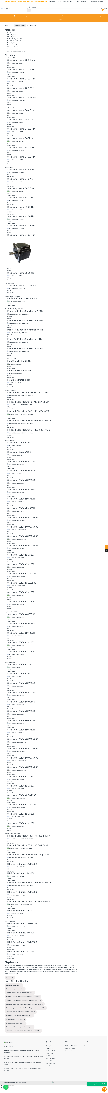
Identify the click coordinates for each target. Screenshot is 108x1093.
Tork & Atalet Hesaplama (97, 1)
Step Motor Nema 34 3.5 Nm (21, 147)
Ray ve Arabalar (50, 1063)
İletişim (60, 19)
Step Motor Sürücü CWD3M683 (22, 517)
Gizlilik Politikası (69, 1050)
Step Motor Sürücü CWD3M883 (22, 536)
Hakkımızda (49, 1048)
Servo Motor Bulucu (54, 1)
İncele (9, 104)
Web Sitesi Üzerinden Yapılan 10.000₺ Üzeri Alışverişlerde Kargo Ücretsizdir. (26, 1)
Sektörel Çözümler (91, 16)
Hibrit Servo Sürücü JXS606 (20, 873)
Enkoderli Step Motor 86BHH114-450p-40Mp (29, 420)
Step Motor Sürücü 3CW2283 (21, 573)
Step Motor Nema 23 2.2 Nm (21, 69)
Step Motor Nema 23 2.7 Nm (21, 78)
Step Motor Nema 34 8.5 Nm (21, 129)
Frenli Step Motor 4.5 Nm (19, 361)
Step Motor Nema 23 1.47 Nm (21, 97)
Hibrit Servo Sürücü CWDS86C (22, 892)
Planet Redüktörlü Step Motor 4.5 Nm (25, 320)
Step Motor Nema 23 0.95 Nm (21, 88)
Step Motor (10, 32)
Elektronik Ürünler (61, 16)
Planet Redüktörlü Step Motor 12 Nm (25, 339)
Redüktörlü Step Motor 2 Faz (15, 39)
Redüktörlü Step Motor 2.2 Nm (22, 298)
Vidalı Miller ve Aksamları (52, 1066)
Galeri (105, 16)
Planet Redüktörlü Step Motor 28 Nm (25, 348)
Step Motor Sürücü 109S (19, 442)
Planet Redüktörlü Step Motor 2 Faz (17, 41)
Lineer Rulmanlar (50, 1061)
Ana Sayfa (7, 25)
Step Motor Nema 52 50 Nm (21, 273)
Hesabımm (87, 1046)
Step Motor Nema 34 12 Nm (20, 138)
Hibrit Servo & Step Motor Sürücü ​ (16, 51)
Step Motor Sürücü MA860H (21, 498)
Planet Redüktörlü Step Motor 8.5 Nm (25, 329)
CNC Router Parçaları (23, 16)
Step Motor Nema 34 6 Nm (20, 119)
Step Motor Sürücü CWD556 (21, 461)
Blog (99, 16)
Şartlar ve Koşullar (70, 1048)
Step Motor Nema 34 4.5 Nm (21, 110)
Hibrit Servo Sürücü (12, 47)
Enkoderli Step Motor (13, 45)
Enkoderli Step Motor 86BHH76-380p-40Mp (28, 411)
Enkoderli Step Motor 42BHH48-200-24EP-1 (28, 392)
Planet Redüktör (49, 16)
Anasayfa (48, 1046)
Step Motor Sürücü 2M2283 (20, 555)
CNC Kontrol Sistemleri (76, 16)
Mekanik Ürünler (37, 16)
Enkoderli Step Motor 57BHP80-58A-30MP (28, 402)
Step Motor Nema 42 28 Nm (21, 216)
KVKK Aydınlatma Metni (71, 1046)
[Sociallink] (4, 1074)
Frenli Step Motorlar (12, 43)
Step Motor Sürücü (12, 49)
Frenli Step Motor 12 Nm (19, 380)
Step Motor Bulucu (68, 1)
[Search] (29, 10)
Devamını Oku (10, 978)
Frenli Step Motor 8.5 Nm (19, 370)
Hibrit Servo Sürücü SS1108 (20, 910)
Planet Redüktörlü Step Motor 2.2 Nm (25, 311)
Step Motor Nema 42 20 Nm (21, 207)
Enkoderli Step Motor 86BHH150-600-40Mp (28, 430)
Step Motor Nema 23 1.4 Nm (21, 60)
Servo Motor (49, 1053)
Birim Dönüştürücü (81, 1)
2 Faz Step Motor (12, 35)
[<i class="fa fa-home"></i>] (14, 16)
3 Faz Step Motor (12, 37)
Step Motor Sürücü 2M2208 (20, 592)
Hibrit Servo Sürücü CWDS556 (22, 864)
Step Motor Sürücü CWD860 (21, 480)
